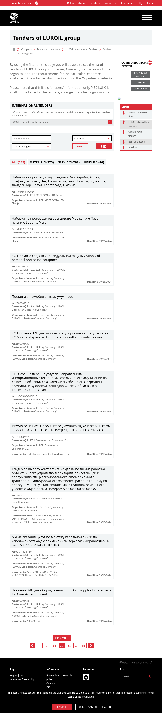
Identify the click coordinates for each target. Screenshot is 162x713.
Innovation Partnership (22, 679)
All (18, 162)
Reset (80, 146)
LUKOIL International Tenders (81, 49)
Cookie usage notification (94, 707)
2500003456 (33, 620)
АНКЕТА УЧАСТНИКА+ (38, 515)
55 (83, 645)
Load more (62, 638)
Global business (19, 3)
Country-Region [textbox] (22, 146)
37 (61, 645)
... (47, 645)
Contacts (126, 3)
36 (54, 645)
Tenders (95, 3)
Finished (94, 162)
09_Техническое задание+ (39, 522)
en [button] (149, 3)
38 (69, 645)
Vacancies (110, 3)
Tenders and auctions (48, 49)
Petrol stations (76, 3)
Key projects (16, 675)
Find (103, 146)
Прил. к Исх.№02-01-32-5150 (41, 575)
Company (26, 49)
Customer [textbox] (79, 138)
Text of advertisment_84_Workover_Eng (48, 453)
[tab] (61, 106)
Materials (42, 162)
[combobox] (92, 138)
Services (69, 162)
